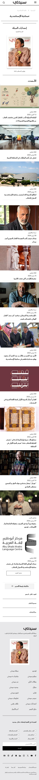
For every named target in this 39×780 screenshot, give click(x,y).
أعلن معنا (13, 767)
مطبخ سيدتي (32, 676)
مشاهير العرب (32, 518)
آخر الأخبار (15, 709)
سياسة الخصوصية (22, 767)
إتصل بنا (7, 767)
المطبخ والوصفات (12, 735)
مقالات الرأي (32, 682)
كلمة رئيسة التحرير (22, 586)
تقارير (34, 693)
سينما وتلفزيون (32, 232)
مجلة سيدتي (14, 671)
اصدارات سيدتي (31, 704)
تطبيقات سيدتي (13, 698)
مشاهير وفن (31, 735)
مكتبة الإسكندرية (21, 10)
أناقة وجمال (31, 739)
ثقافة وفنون (33, 112)
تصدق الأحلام (32, 603)
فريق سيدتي (14, 693)
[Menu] (35, 2)
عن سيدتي (15, 682)
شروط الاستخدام (32, 767)
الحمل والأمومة (13, 739)
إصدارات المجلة (19, 28)
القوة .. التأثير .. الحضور (30, 594)
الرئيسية (33, 10)
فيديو (34, 671)
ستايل (34, 687)
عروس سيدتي (31, 698)
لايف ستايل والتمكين (28, 731)
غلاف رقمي (14, 704)
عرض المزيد (18, 573)
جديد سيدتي (13, 687)
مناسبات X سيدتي (12, 676)
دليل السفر (32, 709)
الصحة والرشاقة (13, 731)
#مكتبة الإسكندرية (19, 16)
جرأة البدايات (32, 612)
